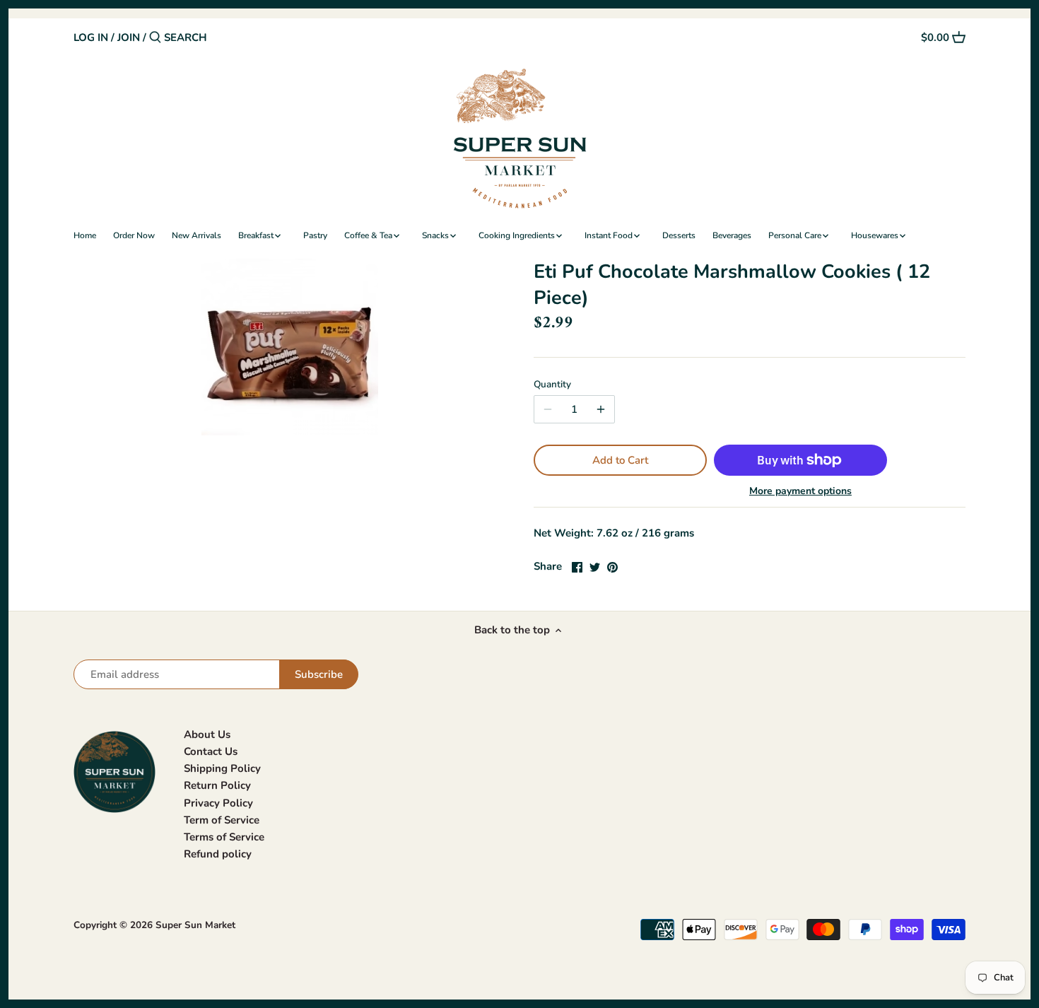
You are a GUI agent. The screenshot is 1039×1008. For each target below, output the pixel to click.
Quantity (552, 384)
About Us (207, 734)
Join (128, 37)
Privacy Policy (218, 803)
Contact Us (210, 751)
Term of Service (221, 820)
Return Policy (217, 785)
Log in (91, 37)
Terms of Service (224, 837)
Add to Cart (620, 460)
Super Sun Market (195, 925)
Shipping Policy (222, 768)
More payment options (800, 491)
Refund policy (218, 854)
